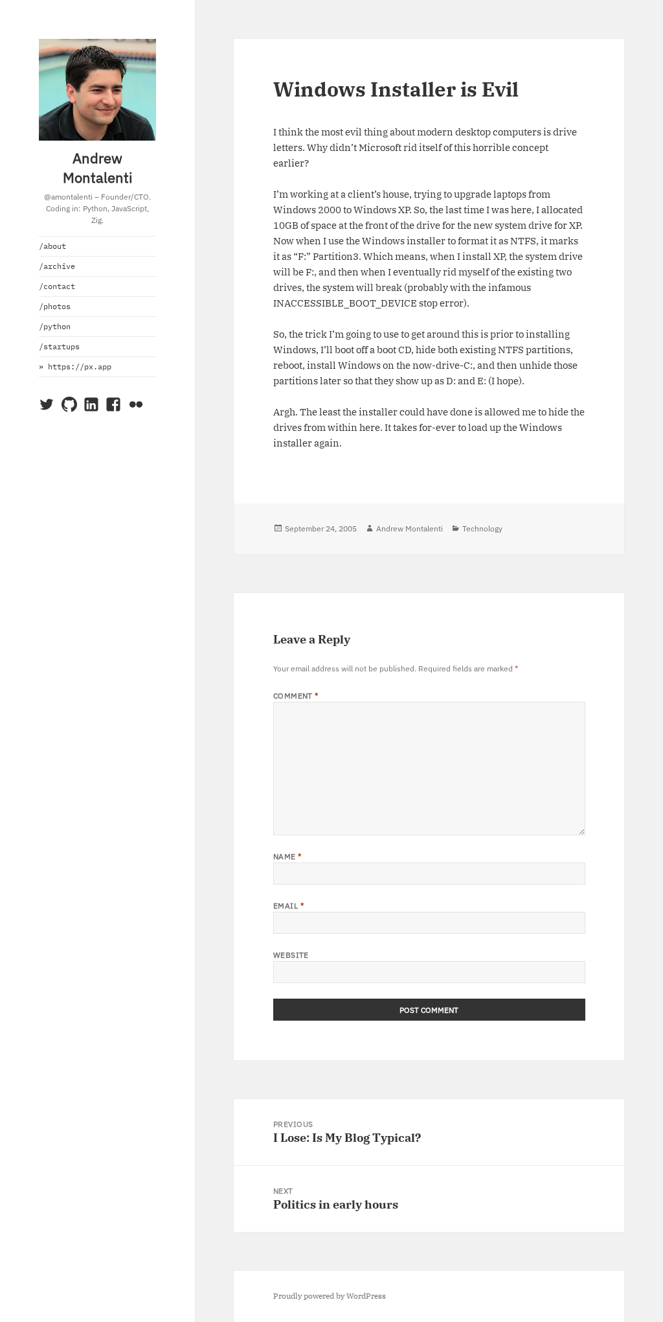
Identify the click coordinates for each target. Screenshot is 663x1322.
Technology (482, 528)
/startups (59, 346)
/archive (57, 266)
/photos (55, 306)
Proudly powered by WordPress (329, 1296)
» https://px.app (75, 366)
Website (291, 955)
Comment (296, 696)
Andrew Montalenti (98, 167)
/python (55, 326)
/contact (57, 286)
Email (288, 905)
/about (52, 246)
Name (287, 856)
